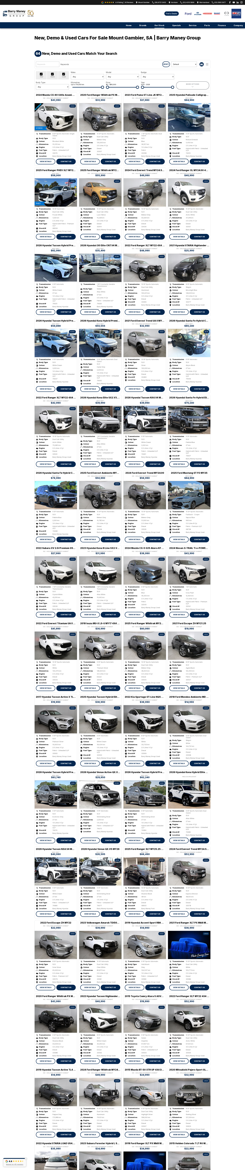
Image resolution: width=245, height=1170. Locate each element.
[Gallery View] (201, 64)
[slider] (102, 87)
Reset (166, 64)
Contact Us (66, 161)
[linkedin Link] (237, 2)
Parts (207, 25)
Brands (142, 25)
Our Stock (159, 25)
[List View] (207, 64)
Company (238, 25)
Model (108, 72)
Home (129, 25)
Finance (222, 25)
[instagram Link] (241, 2)
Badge (143, 72)
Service (193, 25)
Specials (176, 25)
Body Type (40, 82)
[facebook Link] (229, 2)
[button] (14, 1162)
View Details (45, 161)
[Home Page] (18, 13)
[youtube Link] (233, 2)
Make (73, 72)
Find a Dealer (171, 13)
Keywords (65, 64)
